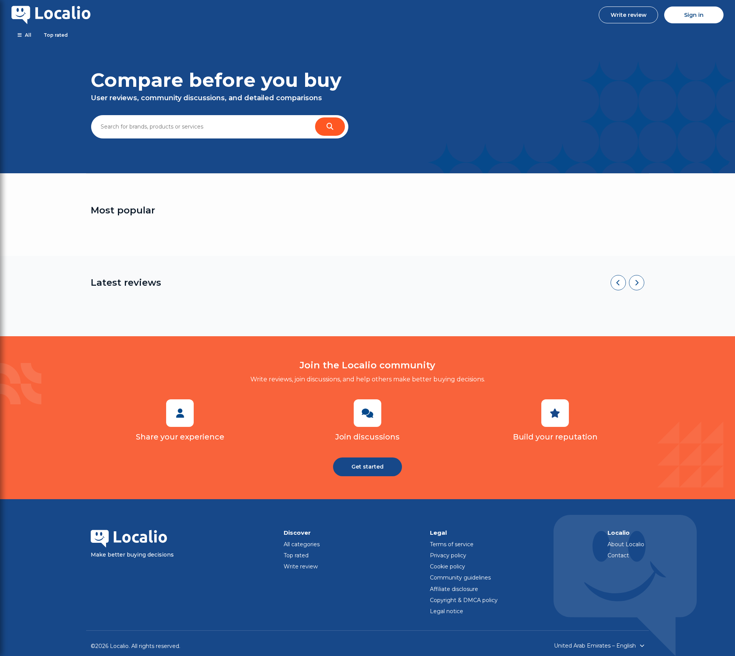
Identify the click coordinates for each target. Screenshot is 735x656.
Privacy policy (448, 555)
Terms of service (452, 544)
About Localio (626, 544)
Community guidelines (460, 577)
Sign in (694, 14)
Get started (367, 466)
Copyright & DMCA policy (464, 600)
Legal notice (446, 611)
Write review (629, 14)
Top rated (56, 35)
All (28, 35)
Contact (618, 555)
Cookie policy (447, 566)
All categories (302, 544)
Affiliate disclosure (454, 589)
